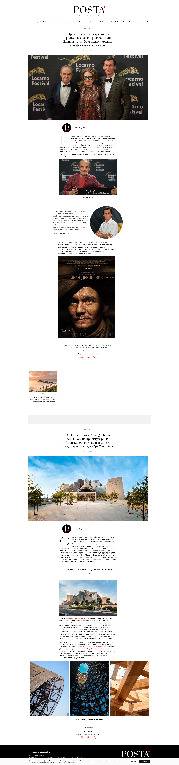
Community (144, 22)
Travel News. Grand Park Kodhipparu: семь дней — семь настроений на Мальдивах (43, 399)
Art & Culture (116, 22)
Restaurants (104, 22)
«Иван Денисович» (71, 345)
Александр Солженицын (89, 345)
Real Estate (133, 22)
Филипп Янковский (100, 347)
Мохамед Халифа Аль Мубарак (91, 647)
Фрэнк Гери (88, 728)
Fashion (80, 22)
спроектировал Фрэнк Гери (76, 618)
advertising (45, 752)
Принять (144, 761)
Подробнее (133, 761)
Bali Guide (44, 22)
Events (52, 22)
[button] (63, 177)
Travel (72, 22)
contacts (33, 752)
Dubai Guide (62, 22)
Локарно (87, 347)
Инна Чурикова (75, 347)
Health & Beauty (91, 22)
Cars (125, 22)
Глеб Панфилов (106, 345)
